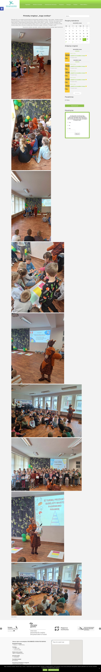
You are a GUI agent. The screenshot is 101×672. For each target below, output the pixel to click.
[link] (2, 8)
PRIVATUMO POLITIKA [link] (53, 669)
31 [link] (66, 41)
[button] (1, 629)
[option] (14, 628)
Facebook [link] (16, 660)
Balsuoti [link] (77, 133)
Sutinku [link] (45, 669)
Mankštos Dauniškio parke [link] (77, 55)
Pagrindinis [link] (27, 4)
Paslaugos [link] (69, 4)
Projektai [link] (75, 4)
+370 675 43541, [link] (17, 649)
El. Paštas (67, 100)
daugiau (77, 93)
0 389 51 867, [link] (17, 648)
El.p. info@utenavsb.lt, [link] (19, 653)
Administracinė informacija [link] (50, 4)
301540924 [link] (16, 656)
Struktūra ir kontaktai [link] (37, 4)
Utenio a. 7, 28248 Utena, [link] (19, 644)
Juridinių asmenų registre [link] (17, 663)
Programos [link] (61, 4)
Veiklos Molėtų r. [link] (83, 4)
